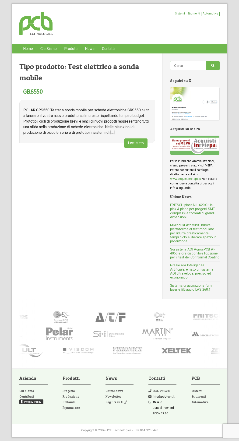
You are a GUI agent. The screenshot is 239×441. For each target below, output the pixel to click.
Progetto (69, 391)
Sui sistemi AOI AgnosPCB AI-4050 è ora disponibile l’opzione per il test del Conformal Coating (194, 253)
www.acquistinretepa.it (185, 178)
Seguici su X (114, 402)
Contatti (108, 48)
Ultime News (114, 391)
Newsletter (113, 396)
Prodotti (70, 48)
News (90, 48)
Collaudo (69, 402)
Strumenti (193, 13)
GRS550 (33, 91)
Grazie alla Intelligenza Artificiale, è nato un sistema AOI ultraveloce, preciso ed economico (191, 271)
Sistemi (180, 13)
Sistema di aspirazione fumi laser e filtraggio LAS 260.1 (191, 288)
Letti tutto (136, 143)
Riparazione (71, 407)
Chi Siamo (48, 48)
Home (28, 48)
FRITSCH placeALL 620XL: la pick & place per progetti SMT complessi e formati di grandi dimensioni (192, 211)
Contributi (26, 396)
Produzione (71, 396)
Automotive (210, 13)
